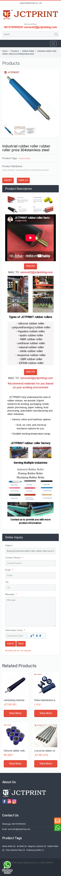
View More (15, 713)
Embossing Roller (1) (35, 850)
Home (4, 51)
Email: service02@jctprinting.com (16, 829)
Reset (21, 643)
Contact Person (14, 557)
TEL (7, 582)
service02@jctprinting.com (36, 272)
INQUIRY (8, 180)
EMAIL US (23, 180)
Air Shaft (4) (22, 846)
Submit (10, 643)
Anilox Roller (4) (8, 846)
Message (11, 594)
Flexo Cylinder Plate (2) (15, 850)
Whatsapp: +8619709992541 (14, 824)
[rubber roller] (15, 735)
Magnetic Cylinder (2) (37, 846)
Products (15, 51)
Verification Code (15, 630)
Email (9, 570)
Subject (9, 545)
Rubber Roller (28, 51)
